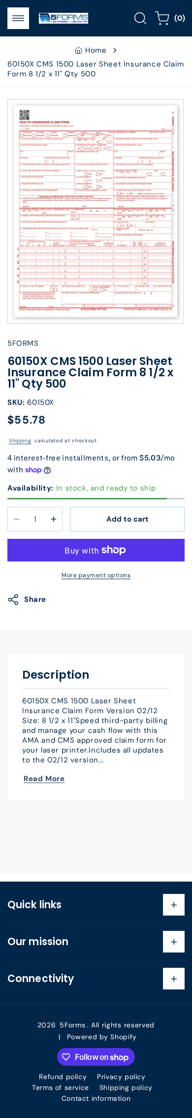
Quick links (34, 905)
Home (95, 50)
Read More (44, 779)
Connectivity (40, 979)
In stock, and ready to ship (81, 488)
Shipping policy (126, 1087)
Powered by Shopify (102, 1036)
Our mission (37, 942)
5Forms (72, 1024)
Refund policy (63, 1076)
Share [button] (35, 599)
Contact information (96, 1098)
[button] (18, 18)
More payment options (96, 575)
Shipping (20, 440)
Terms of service (60, 1087)
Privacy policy (121, 1076)
